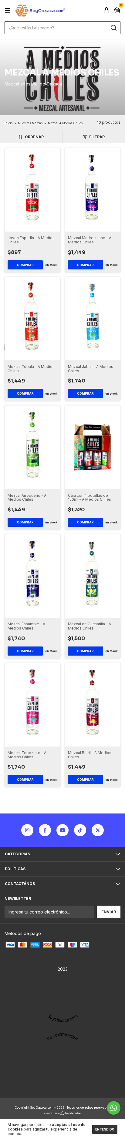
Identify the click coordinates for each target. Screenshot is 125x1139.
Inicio (8, 123)
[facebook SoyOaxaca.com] (45, 830)
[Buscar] (113, 27)
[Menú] (9, 10)
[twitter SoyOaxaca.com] (98, 830)
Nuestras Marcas (30, 123)
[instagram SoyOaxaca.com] (27, 830)
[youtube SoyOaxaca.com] (62, 830)
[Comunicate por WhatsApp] (113, 1108)
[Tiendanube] (63, 1113)
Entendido (104, 1129)
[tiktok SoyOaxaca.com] (80, 830)
